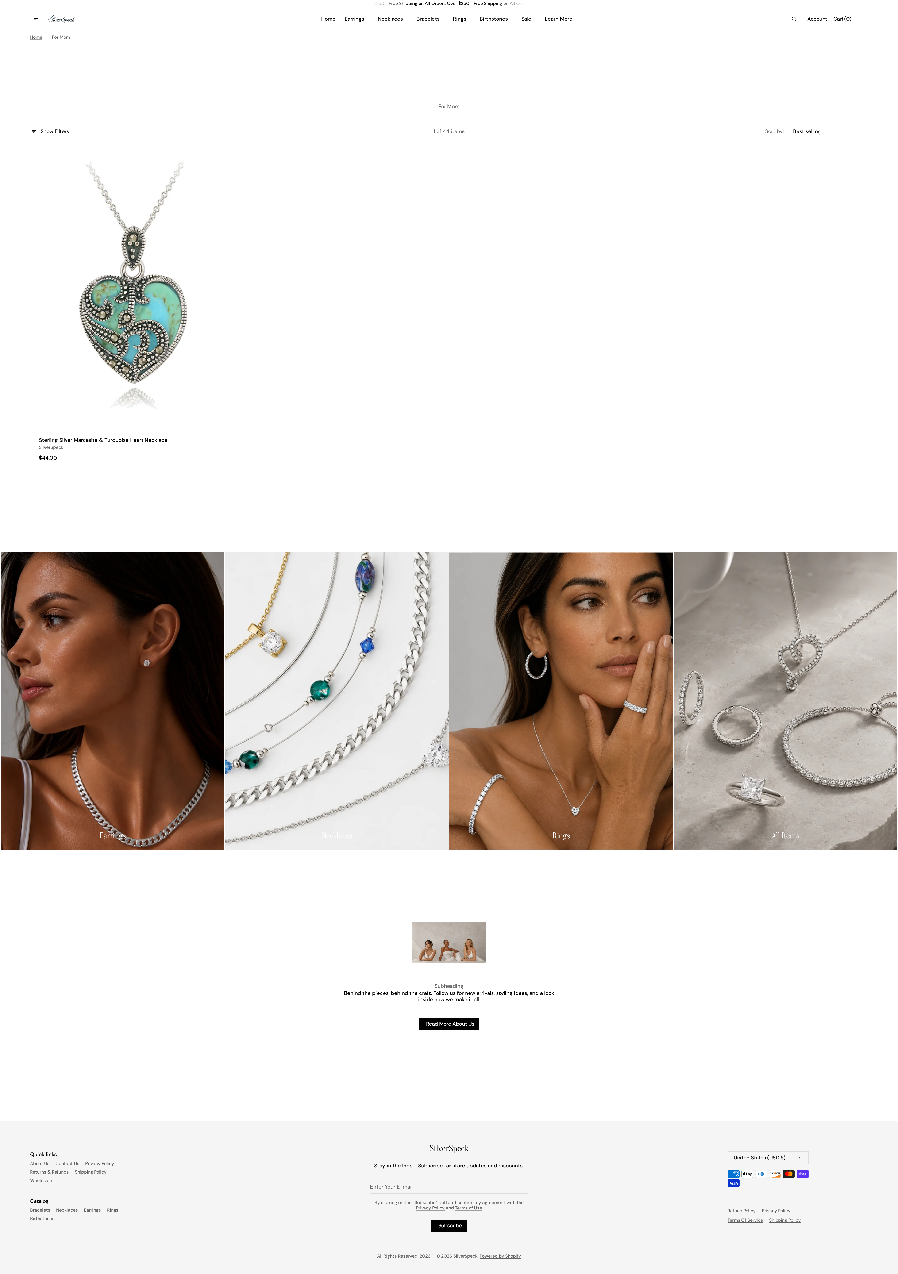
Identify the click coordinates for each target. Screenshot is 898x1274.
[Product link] (134, 307)
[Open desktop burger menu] (36, 19)
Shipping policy (785, 1220)
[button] (793, 19)
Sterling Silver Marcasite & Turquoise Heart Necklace (103, 440)
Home (36, 37)
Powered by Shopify (500, 1256)
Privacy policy (776, 1211)
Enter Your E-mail (391, 1186)
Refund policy (742, 1211)
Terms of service (745, 1220)
